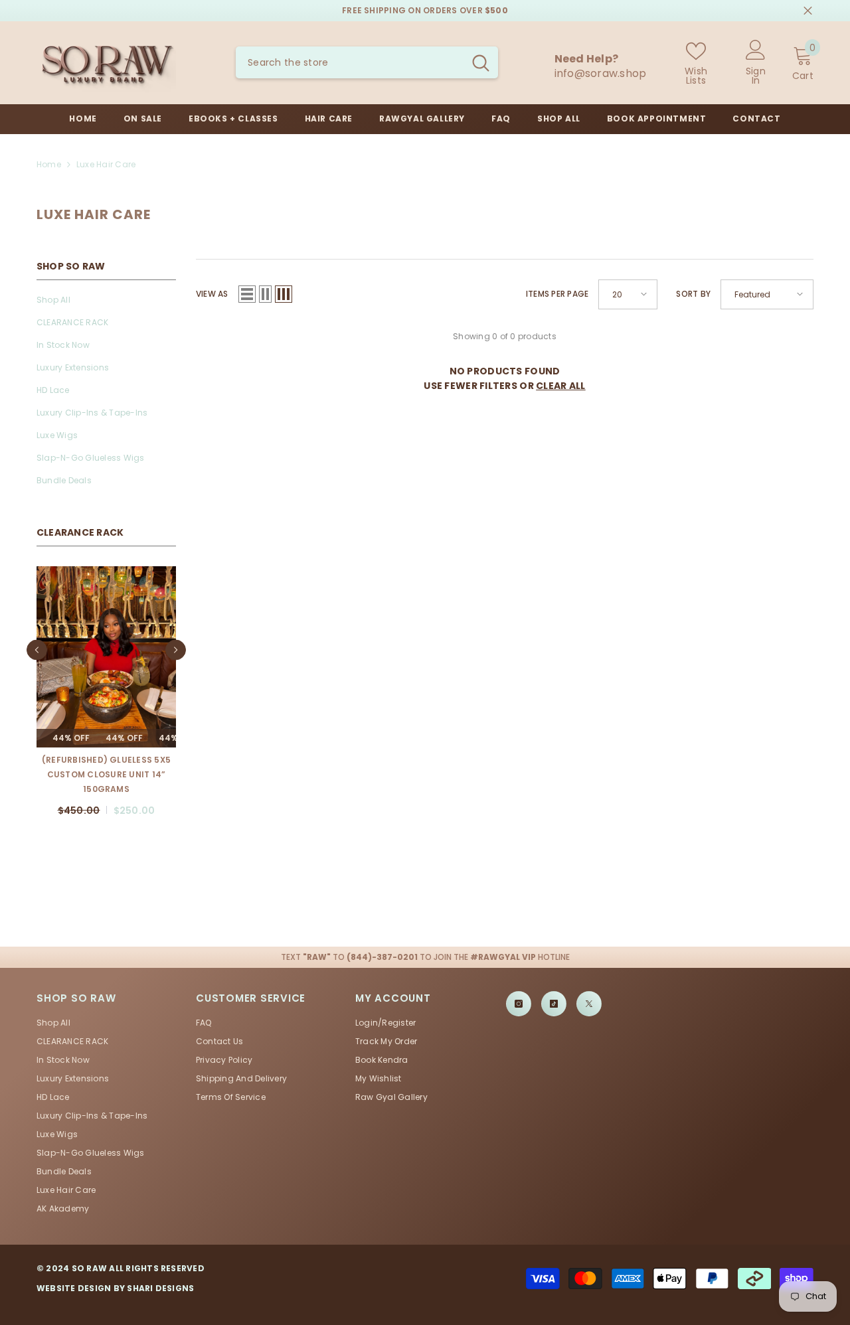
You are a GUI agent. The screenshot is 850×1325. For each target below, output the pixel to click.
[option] (106, 689)
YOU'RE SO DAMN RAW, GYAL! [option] (425, 10)
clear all (561, 385)
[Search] (367, 62)
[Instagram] (518, 989)
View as (212, 293)
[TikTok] (553, 989)
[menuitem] (106, 300)
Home (49, 164)
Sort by (693, 293)
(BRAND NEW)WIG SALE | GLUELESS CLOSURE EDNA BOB (106, 767)
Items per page (557, 293)
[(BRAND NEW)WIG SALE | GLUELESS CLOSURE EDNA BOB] (106, 656)
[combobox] (350, 62)
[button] (37, 643)
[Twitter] (589, 989)
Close (807, 11)
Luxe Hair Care (105, 164)
